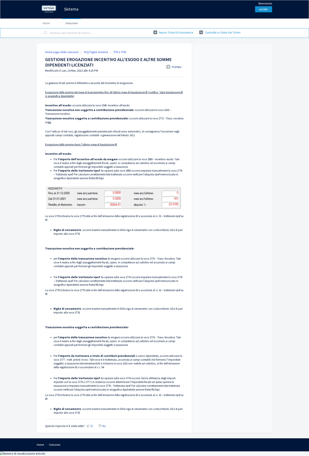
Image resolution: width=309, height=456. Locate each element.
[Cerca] (46, 33)
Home (46, 23)
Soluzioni (71, 23)
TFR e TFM (120, 52)
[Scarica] (146, 177)
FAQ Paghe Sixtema (96, 52)
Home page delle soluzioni (62, 52)
